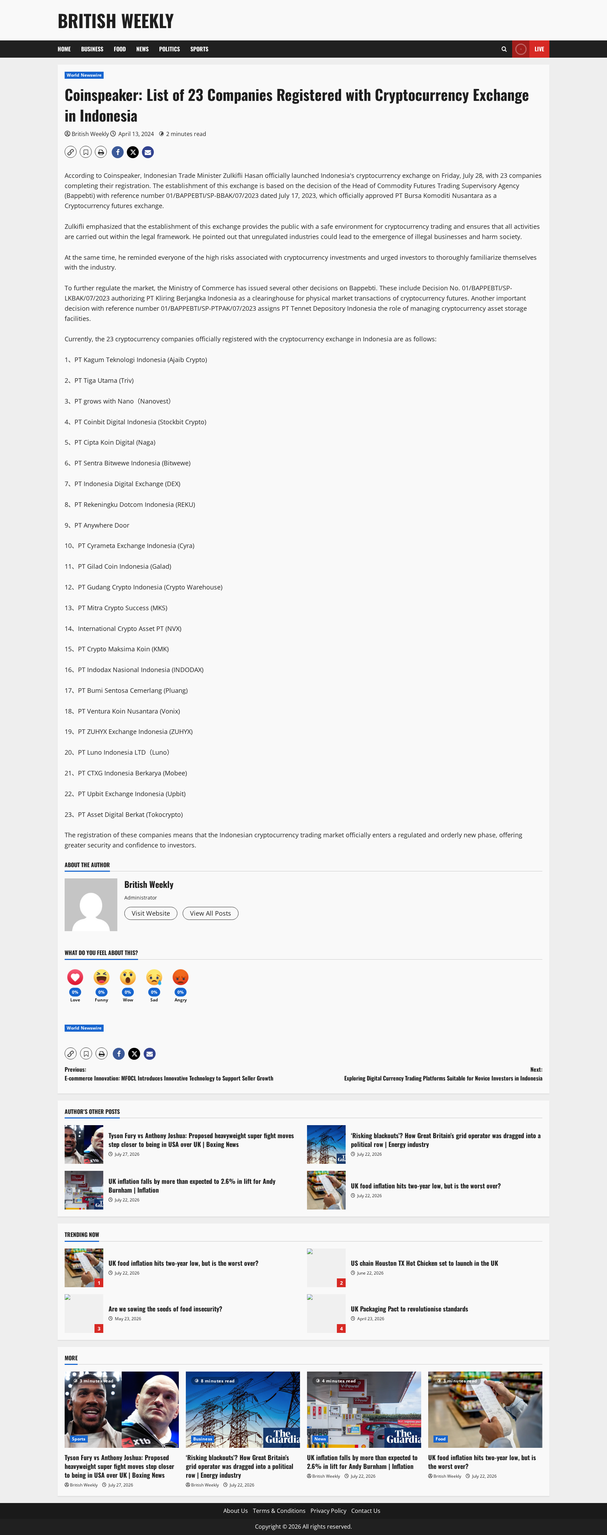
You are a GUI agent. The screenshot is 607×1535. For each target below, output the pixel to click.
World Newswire (84, 75)
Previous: (169, 1074)
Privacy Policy (328, 1511)
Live (539, 49)
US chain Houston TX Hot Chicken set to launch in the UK (326, 1268)
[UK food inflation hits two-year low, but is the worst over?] (485, 1410)
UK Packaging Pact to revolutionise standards (326, 1313)
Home (64, 49)
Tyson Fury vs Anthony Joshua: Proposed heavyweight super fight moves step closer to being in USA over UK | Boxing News (84, 1144)
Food (120, 49)
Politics (169, 49)
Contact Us (365, 1511)
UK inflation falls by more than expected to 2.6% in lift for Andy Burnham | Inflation (84, 1190)
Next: (443, 1074)
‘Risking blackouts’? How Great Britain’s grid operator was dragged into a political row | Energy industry (326, 1144)
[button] (504, 49)
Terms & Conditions (279, 1511)
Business (92, 49)
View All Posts (210, 913)
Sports (199, 49)
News (142, 49)
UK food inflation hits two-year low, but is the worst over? (326, 1190)
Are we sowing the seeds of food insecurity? (84, 1313)
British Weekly (116, 20)
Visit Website (151, 913)
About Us (235, 1511)
